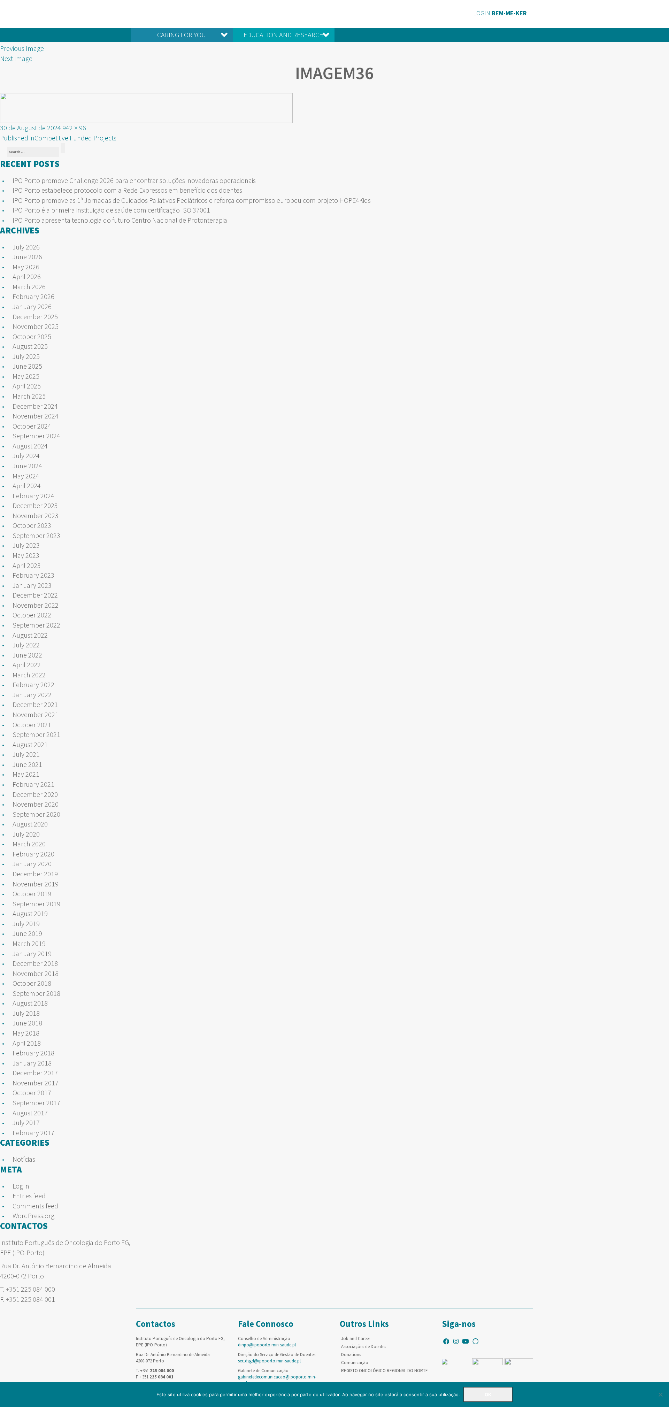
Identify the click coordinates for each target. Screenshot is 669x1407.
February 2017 (33, 1132)
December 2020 (35, 794)
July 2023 (26, 545)
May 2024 (26, 475)
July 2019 (26, 923)
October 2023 (32, 525)
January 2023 (32, 585)
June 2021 (27, 764)
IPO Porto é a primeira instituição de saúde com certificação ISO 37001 (111, 210)
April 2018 (27, 1043)
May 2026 (26, 266)
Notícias (24, 1159)
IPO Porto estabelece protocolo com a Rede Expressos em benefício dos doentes (127, 190)
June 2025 (27, 366)
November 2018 (36, 973)
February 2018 (33, 1052)
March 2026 (29, 286)
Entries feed (29, 1195)
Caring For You (181, 34)
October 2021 (32, 724)
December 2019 (35, 873)
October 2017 (32, 1092)
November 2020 (36, 804)
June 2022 (27, 655)
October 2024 (32, 426)
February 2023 (33, 575)
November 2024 (36, 416)
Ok (488, 1394)
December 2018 (35, 963)
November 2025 (36, 326)
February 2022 (33, 684)
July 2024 (26, 455)
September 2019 (36, 903)
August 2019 (30, 913)
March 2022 (29, 674)
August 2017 (30, 1112)
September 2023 (36, 535)
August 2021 (30, 744)
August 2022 (30, 635)
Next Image (16, 58)
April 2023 (27, 565)
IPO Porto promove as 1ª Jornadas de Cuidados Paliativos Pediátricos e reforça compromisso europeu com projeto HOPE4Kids (192, 200)
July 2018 (26, 1013)
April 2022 (27, 664)
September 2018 (36, 993)
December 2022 (35, 595)
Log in (21, 1186)
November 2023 (36, 515)
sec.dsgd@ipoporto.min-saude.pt (269, 1361)
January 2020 (32, 863)
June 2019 (27, 933)
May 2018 (26, 1033)
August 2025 (30, 346)
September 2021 (36, 734)
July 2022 (26, 644)
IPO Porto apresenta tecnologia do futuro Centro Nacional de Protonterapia (120, 220)
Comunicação (354, 1363)
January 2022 (32, 694)
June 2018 (27, 1022)
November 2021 (36, 714)
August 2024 (30, 445)
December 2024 (35, 406)
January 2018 (32, 1063)
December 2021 (35, 704)
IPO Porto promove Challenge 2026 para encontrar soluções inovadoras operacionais (134, 180)
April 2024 (27, 485)
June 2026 (27, 256)
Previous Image (22, 48)
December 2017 (35, 1072)
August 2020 (30, 824)
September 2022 (36, 625)
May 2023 (26, 555)
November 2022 (36, 605)
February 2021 (33, 784)
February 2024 (33, 495)
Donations (351, 1355)
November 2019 (36, 883)
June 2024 (27, 465)
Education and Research (284, 34)
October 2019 (32, 893)
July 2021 (26, 754)
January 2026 (32, 306)
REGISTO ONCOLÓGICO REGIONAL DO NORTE (384, 1371)
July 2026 (26, 247)
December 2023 (35, 505)
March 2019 (29, 943)
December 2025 (35, 316)
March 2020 (29, 843)
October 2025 (32, 336)
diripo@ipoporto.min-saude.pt (267, 1345)
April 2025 (27, 386)
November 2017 (36, 1082)
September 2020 (36, 814)
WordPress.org (33, 1215)
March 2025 (29, 396)
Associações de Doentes (363, 1347)
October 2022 (32, 614)
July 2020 (26, 834)
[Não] (660, 1394)
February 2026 (33, 296)
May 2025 (26, 376)
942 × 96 (74, 127)
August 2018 (30, 1003)
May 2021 (26, 774)
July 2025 (26, 356)
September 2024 (36, 435)
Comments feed (35, 1205)
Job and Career (355, 1338)
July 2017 (26, 1122)
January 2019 (32, 953)
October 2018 (32, 983)
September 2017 (36, 1102)
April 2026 (27, 276)
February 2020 (33, 853)
